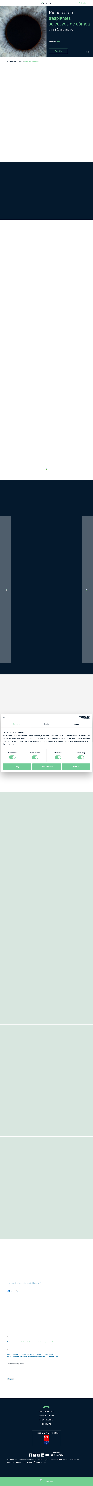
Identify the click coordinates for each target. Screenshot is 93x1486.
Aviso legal (43, 1460)
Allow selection (46, 767)
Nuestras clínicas (17, 61)
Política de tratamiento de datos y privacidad (37, 1342)
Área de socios (40, 1462)
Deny (17, 767)
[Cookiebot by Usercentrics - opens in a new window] (80, 717)
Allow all (76, 767)
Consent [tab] (16, 724)
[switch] (35, 757)
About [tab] (76, 724)
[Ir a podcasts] (57, 1453)
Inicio (9, 61)
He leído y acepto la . (30, 1342)
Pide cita (82, 3)
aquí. (59, 41)
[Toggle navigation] (9, 3)
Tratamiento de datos (58, 1460)
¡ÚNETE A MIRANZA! (46, 1412)
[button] (7, 31)
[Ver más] (46, 472)
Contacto (46, 1424)
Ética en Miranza (46, 1416)
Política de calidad (24, 1462)
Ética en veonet (46, 1420)
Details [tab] (46, 724)
